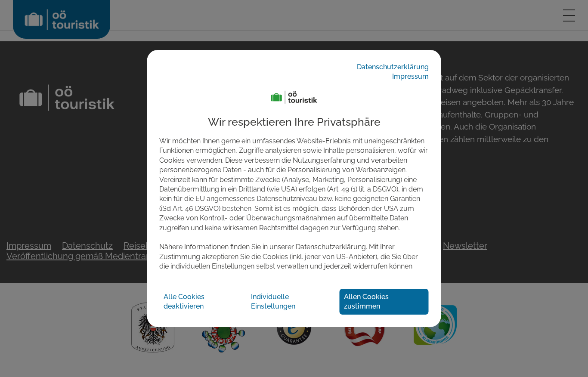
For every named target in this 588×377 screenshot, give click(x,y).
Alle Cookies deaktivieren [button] (184, 301)
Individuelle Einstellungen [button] (273, 301)
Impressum (410, 76)
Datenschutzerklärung (393, 67)
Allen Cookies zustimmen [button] (366, 301)
